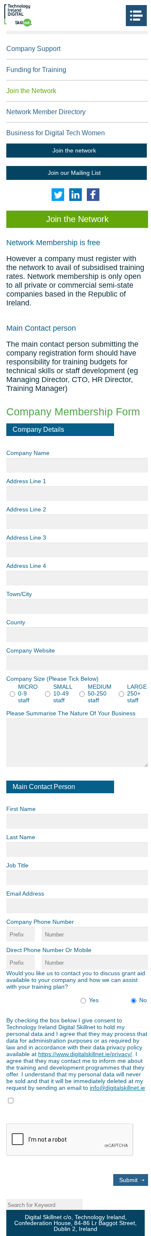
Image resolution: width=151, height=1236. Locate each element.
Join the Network (31, 90)
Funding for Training (36, 69)
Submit (128, 1180)
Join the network (74, 150)
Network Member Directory (46, 111)
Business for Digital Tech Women (55, 132)
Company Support (33, 48)
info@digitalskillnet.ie (117, 1087)
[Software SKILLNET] (17, 15)
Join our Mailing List (74, 172)
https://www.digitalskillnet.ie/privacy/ (85, 1054)
